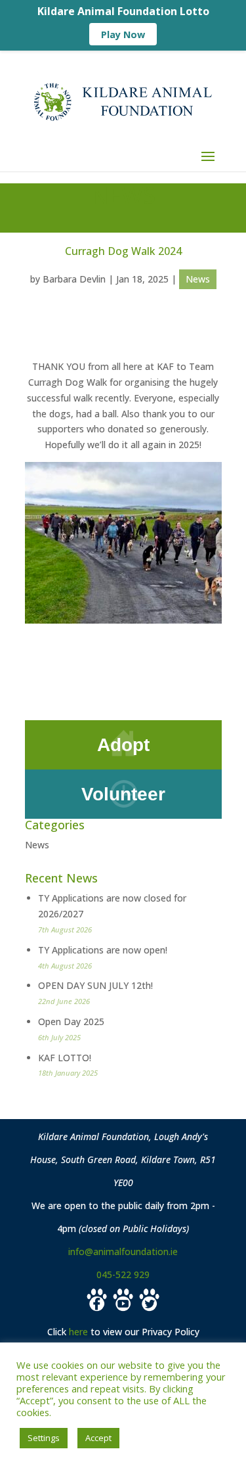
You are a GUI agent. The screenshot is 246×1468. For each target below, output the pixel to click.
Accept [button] (98, 1438)
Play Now (123, 34)
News (198, 279)
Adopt (123, 745)
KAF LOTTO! (64, 1057)
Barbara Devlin (74, 279)
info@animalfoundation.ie (123, 1251)
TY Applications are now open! (102, 950)
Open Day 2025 (71, 1021)
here (78, 1331)
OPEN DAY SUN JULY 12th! (95, 985)
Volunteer (123, 794)
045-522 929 (123, 1274)
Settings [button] (44, 1438)
